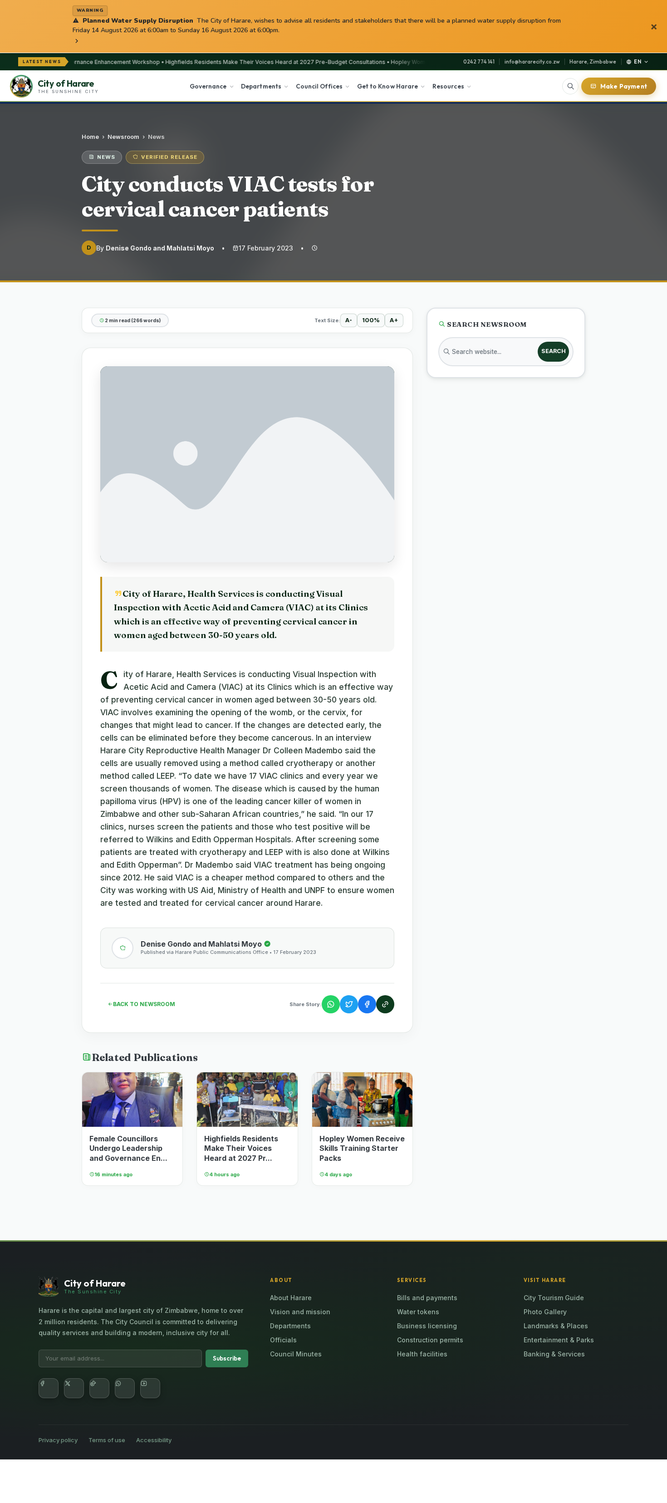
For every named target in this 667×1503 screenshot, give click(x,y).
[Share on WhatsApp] (331, 1004)
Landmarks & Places (556, 1326)
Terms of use (106, 1440)
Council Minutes (296, 1354)
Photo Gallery (545, 1312)
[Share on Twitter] (349, 1004)
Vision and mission (300, 1312)
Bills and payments (427, 1298)
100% (371, 320)
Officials (283, 1340)
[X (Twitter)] (74, 1388)
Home (90, 136)
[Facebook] (49, 1388)
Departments (261, 86)
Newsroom (123, 136)
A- (348, 320)
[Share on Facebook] (367, 1004)
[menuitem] (211, 86)
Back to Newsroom (144, 1004)
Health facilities (422, 1354)
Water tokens (418, 1312)
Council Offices (319, 86)
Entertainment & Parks (559, 1340)
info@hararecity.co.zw (532, 61)
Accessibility (154, 1440)
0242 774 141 (479, 61)
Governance (208, 86)
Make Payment (623, 86)
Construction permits (430, 1340)
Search (553, 351)
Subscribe (227, 1358)
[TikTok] (99, 1388)
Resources (448, 86)
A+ (394, 320)
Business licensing (427, 1326)
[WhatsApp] (125, 1388)
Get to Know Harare (387, 86)
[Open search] (570, 86)
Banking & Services (554, 1354)
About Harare (291, 1298)
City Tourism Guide (554, 1298)
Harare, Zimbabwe (592, 61)
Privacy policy (58, 1440)
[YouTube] (150, 1388)
